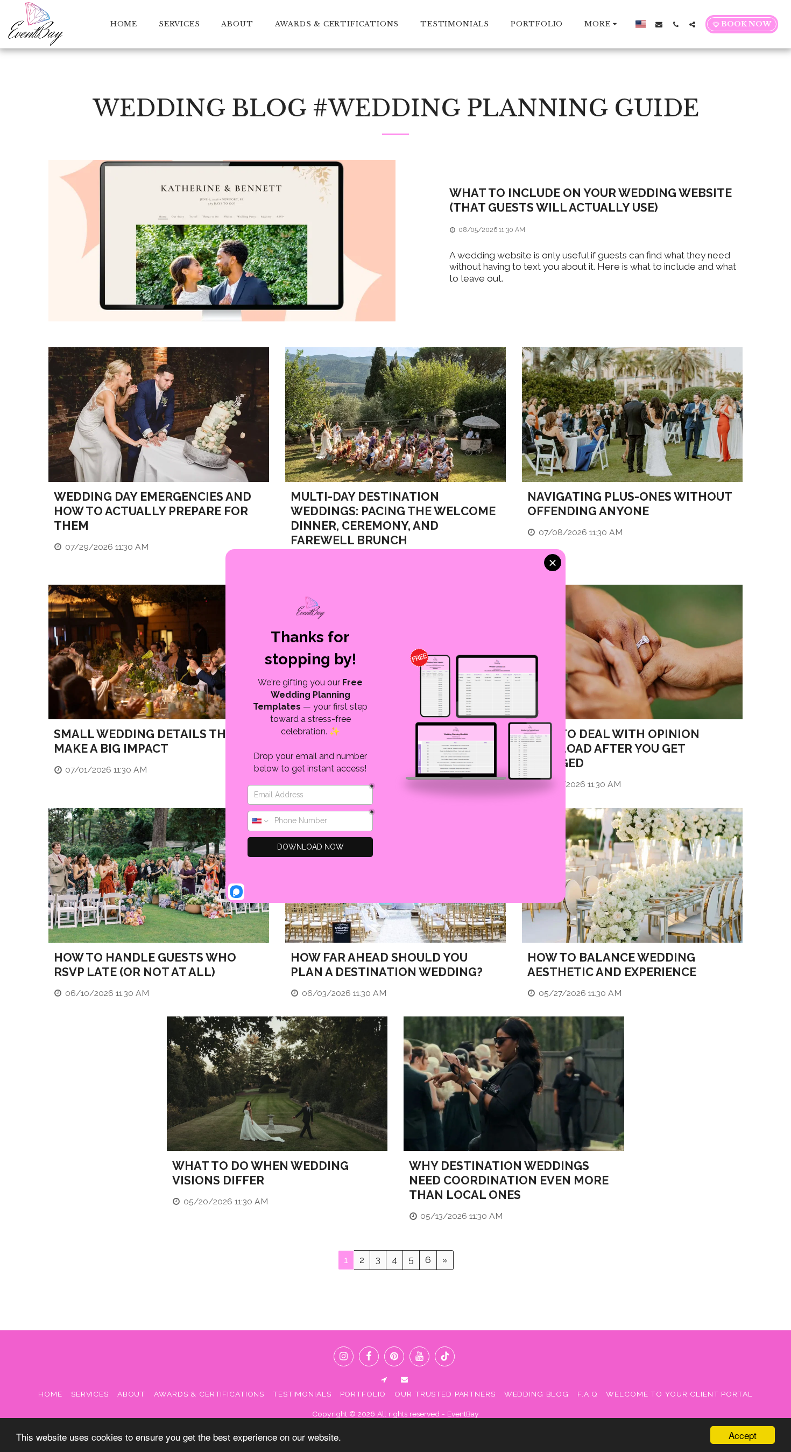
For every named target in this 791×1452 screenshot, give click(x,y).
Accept (743, 1435)
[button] (659, 24)
